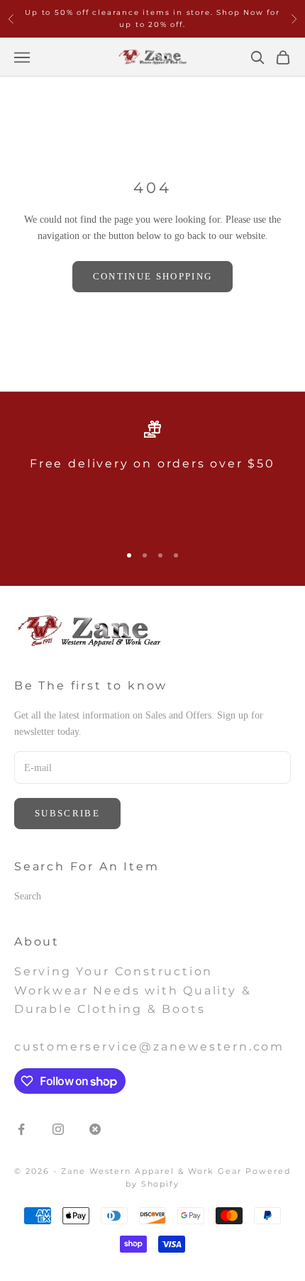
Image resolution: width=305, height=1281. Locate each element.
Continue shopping (153, 276)
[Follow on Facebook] (21, 1129)
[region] (152, 476)
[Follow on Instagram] (58, 1129)
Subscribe (67, 813)
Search (27, 896)
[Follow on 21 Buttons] (95, 1129)
